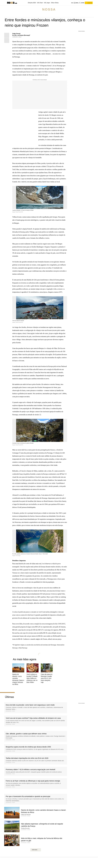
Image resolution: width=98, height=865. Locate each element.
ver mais (34, 849)
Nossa (49, 9)
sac (72, 2)
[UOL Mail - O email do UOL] (76, 3)
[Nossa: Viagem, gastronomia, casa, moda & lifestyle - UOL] (11, 3)
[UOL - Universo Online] (16, 3)
